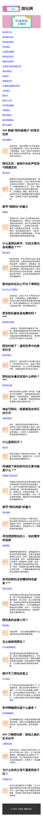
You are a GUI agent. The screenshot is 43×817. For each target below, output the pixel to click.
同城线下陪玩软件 (10, 476)
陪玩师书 (6, 253)
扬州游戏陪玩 (8, 120)
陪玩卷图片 (7, 140)
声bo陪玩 (6, 47)
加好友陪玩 (7, 71)
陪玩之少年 (7, 100)
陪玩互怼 (6, 173)
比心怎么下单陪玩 (10, 289)
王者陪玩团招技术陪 (11, 86)
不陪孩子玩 (7, 779)
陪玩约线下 (7, 355)
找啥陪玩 (6, 545)
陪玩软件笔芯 (8, 56)
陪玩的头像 (7, 385)
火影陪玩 (6, 91)
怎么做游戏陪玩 (9, 647)
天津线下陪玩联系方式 (12, 66)
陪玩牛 (5, 96)
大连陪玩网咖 (8, 52)
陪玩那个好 (7, 32)
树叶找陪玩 (7, 115)
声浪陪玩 (6, 110)
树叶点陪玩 (7, 125)
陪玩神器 (6, 512)
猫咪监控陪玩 (8, 61)
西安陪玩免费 (8, 322)
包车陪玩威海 (8, 105)
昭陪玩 (5, 212)
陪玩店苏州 (7, 589)
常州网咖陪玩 (8, 713)
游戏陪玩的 (7, 81)
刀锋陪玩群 (7, 744)
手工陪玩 (6, 679)
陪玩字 (5, 447)
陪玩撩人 (6, 625)
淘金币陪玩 (7, 418)
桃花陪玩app (7, 37)
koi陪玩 (5, 76)
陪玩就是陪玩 (8, 42)
